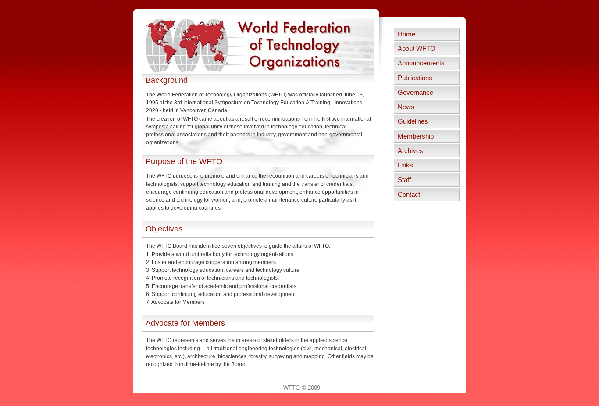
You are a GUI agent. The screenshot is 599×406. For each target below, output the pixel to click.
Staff (404, 179)
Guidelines (413, 121)
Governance (415, 92)
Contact (409, 194)
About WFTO (416, 48)
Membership (416, 136)
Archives (410, 150)
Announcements (421, 63)
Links (405, 165)
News (406, 106)
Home (406, 34)
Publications (415, 78)
